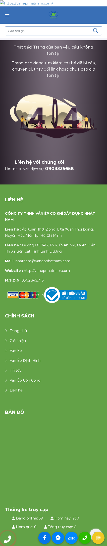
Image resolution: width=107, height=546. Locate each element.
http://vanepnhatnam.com (47, 270)
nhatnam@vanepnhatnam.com (42, 261)
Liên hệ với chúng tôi (39, 162)
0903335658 (59, 168)
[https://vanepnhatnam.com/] (53, 15)
